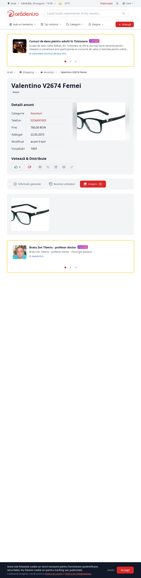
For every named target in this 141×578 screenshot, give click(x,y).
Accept (125, 570)
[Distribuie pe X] (48, 167)
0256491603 (38, 120)
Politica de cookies (54, 573)
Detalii (111, 570)
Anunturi (36, 113)
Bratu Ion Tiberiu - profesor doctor (52, 247)
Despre (96, 24)
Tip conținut (51, 24)
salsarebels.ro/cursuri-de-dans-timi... (49, 53)
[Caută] (124, 13)
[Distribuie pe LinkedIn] (56, 167)
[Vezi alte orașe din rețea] (15, 72)
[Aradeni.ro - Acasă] (23, 13)
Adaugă (126, 24)
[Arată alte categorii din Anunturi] (56, 72)
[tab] (65, 61)
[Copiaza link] (71, 167)
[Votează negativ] (29, 167)
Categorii (75, 24)
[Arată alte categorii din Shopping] (36, 72)
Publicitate (106, 3)
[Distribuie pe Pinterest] (64, 167)
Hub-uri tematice (23, 24)
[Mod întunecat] (117, 3)
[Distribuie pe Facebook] (40, 167)
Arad (10, 72)
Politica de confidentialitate (78, 573)
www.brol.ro (38, 256)
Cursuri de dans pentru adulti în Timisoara (58, 41)
